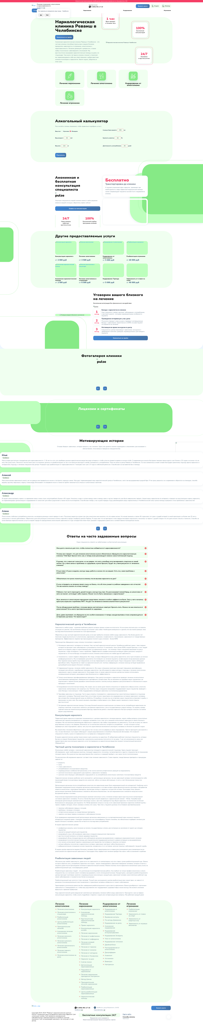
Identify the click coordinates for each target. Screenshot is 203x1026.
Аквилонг (108, 955)
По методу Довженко (113, 920)
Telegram (156, 6)
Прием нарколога (87, 925)
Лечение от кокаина (88, 950)
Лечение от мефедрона (90, 939)
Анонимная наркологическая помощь (87, 914)
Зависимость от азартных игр (134, 920)
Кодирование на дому (113, 923)
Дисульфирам (110, 952)
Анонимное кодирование (110, 927)
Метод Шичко (86, 979)
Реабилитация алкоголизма (62, 918)
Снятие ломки (86, 962)
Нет (47, 15)
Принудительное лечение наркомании (89, 983)
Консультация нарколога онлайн (90, 929)
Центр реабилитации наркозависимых (89, 993)
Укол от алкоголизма (113, 939)
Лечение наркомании (89, 933)
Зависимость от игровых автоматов (138, 924)
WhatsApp (167, 6)
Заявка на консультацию (78, 209)
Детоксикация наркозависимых (87, 966)
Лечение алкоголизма (65, 909)
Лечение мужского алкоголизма (64, 942)
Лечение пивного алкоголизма (63, 951)
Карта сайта (127, 1014)
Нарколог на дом (87, 959)
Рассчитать (61, 155)
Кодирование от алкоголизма (111, 910)
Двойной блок (110, 945)
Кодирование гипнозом (114, 942)
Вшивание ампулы (112, 917)
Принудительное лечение (63, 927)
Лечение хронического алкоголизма (66, 946)
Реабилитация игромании (134, 910)
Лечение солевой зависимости (87, 943)
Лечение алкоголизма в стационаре (66, 913)
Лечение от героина (88, 947)
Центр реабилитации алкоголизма (65, 923)
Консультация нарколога (90, 909)
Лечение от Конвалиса (89, 956)
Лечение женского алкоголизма (64, 937)
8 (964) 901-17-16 (97, 7)
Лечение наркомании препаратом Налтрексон (90, 975)
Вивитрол (108, 961)
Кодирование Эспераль (114, 936)
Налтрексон (109, 964)
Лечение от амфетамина (90, 936)
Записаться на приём (64, 37)
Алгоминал (109, 958)
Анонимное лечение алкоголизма (65, 932)
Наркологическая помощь (87, 997)
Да (41, 15)
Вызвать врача (142, 6)
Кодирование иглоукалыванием (112, 932)
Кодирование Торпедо (113, 914)
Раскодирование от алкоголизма (112, 949)
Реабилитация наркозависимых (87, 988)
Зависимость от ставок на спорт (137, 915)
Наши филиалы (98, 1010)
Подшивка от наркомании (86, 971)
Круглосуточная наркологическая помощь (87, 920)
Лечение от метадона (89, 953)
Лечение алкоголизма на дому (66, 956)
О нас (35, 10)
